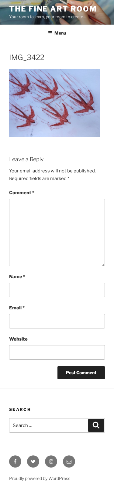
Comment (21, 192)
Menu (60, 32)
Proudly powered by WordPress (39, 478)
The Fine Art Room (53, 9)
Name (17, 276)
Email (17, 308)
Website (18, 339)
